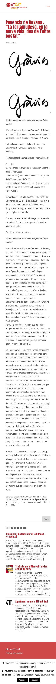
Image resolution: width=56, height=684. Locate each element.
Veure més (49, 674)
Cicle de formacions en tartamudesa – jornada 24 (25, 535)
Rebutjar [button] (34, 680)
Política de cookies (14, 653)
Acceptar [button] (22, 680)
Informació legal (13, 649)
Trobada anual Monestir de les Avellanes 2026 (31, 568)
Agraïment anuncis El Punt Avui (31, 601)
